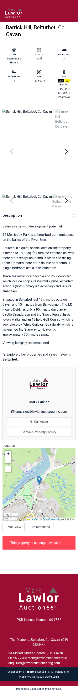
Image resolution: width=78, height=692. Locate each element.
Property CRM (27, 676)
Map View (14, 527)
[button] (39, 480)
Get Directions (40, 527)
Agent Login (52, 676)
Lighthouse (54, 688)
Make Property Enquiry (40, 432)
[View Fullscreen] (8, 469)
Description (12, 215)
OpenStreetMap (52, 519)
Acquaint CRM (45, 671)
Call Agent (40, 422)
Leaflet (34, 519)
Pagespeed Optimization (30, 688)
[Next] (66, 151)
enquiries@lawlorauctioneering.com (41, 412)
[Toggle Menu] (74, 11)
